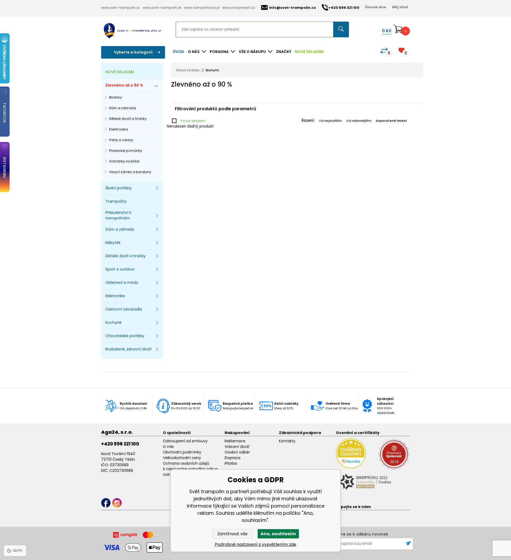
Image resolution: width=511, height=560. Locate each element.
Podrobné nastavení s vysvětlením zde (255, 544)
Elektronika (118, 129)
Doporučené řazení (391, 120)
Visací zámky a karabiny (130, 171)
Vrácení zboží (237, 446)
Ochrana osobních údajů (186, 463)
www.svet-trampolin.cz (120, 7)
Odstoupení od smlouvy (185, 441)
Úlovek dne (375, 7)
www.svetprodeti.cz (238, 7)
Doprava (232, 457)
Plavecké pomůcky (125, 150)
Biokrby (115, 97)
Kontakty (287, 441)
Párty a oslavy (121, 139)
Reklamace (235, 441)
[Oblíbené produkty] (401, 50)
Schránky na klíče (124, 161)
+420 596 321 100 (120, 444)
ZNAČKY (283, 51)
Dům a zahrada (122, 108)
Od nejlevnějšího (359, 120)
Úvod (178, 51)
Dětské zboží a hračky (128, 118)
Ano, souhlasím (278, 534)
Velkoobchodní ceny (182, 457)
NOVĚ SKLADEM (309, 51)
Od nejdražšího (330, 120)
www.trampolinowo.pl (202, 7)
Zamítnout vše (232, 534)
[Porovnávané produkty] (384, 50)
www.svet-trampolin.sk (162, 7)
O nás (168, 446)
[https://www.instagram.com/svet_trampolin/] (117, 503)
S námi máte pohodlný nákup (190, 469)
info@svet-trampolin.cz (292, 7)
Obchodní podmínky (182, 452)
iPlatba (231, 463)
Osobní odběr (237, 452)
